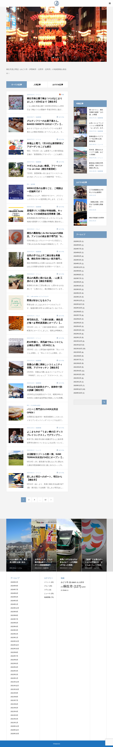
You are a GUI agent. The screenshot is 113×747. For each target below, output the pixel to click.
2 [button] (55, 57)
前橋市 (75, 582)
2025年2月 (77, 241)
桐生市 (72, 586)
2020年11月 (78, 389)
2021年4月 (77, 371)
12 (45, 500)
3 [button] (57, 57)
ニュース (47, 593)
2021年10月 (78, 348)
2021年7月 (77, 359)
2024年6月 (77, 252)
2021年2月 (77, 378)
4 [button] (59, 57)
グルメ (46, 586)
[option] (56, 34)
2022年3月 (77, 330)
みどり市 (66, 582)
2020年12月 (78, 385)
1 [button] (53, 57)
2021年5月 (77, 367)
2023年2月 (77, 293)
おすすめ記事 (58, 85)
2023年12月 (78, 267)
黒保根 (65, 590)
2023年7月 (77, 278)
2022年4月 (77, 326)
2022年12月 (78, 300)
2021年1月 (77, 382)
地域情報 (47, 597)
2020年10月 (78, 393)
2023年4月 (77, 286)
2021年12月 (78, 341)
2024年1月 (77, 263)
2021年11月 (78, 345)
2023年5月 (77, 282)
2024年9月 (77, 245)
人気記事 (37, 85)
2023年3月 (77, 289)
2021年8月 (77, 356)
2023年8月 (77, 274)
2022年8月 (77, 311)
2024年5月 (77, 256)
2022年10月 (78, 308)
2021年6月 (77, 363)
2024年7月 (77, 249)
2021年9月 (77, 352)
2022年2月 (77, 334)
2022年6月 (77, 319)
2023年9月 (77, 271)
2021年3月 (77, 374)
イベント (47, 582)
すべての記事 (16, 85)
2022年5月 (77, 323)
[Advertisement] (90, 81)
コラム (46, 589)
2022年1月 (77, 337)
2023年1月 (77, 297)
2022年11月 (78, 304)
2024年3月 (77, 260)
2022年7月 (77, 315)
